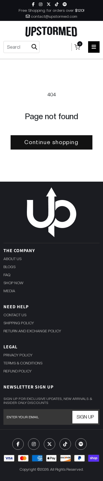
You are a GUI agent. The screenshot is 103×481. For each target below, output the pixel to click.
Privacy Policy (18, 355)
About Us (12, 259)
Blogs (9, 267)
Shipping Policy (18, 323)
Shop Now (13, 283)
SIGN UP (85, 417)
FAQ (6, 275)
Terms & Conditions (22, 363)
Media (9, 291)
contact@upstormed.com (54, 16)
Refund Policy (17, 371)
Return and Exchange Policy (32, 331)
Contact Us (14, 315)
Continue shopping (51, 142)
